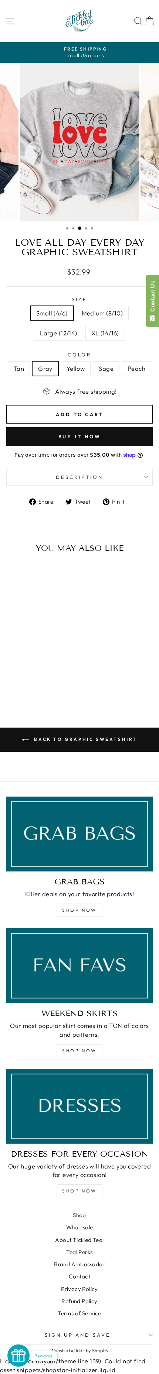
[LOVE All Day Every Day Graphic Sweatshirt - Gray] (25, 684)
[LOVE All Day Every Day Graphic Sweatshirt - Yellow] (34, 684)
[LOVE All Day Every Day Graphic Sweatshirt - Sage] (42, 684)
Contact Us (152, 297)
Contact (79, 1276)
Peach (136, 368)
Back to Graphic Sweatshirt (84, 739)
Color (80, 355)
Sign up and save (78, 1335)
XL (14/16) (105, 333)
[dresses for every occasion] (79, 1106)
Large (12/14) (58, 333)
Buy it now (79, 436)
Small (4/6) (52, 313)
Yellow (76, 368)
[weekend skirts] (79, 965)
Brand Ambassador (79, 1264)
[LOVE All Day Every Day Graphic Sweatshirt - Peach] (51, 684)
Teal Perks (79, 1252)
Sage (106, 368)
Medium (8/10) (102, 313)
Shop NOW (79, 910)
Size (79, 299)
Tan (19, 368)
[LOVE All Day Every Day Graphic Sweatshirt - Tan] (17, 684)
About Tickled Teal (79, 1239)
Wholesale (79, 1227)
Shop (79, 1215)
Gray (45, 368)
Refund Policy (79, 1301)
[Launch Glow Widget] (18, 1355)
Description (79, 477)
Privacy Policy (79, 1288)
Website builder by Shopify (79, 1350)
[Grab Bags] (79, 834)
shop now (79, 1050)
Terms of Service (79, 1313)
